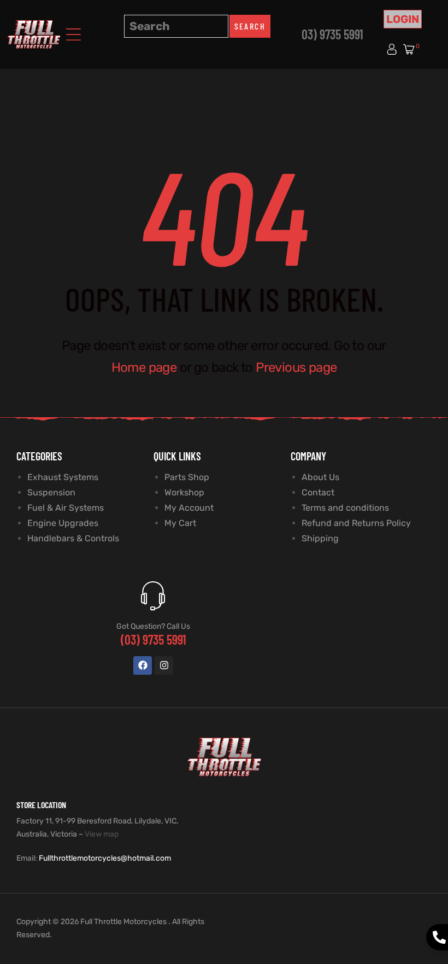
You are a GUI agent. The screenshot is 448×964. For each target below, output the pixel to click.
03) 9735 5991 (332, 34)
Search (250, 26)
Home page (144, 367)
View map (102, 834)
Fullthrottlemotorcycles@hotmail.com (105, 858)
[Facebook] (142, 665)
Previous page (296, 367)
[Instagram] (164, 665)
